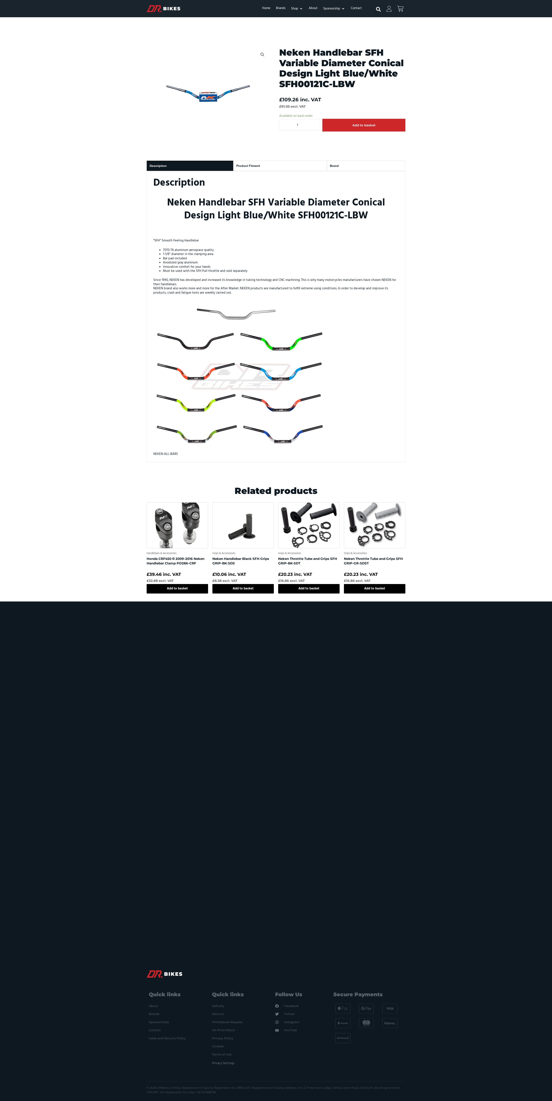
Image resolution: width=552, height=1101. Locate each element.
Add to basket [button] (177, 588)
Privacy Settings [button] (223, 1063)
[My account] (389, 9)
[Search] (376, 8)
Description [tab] (158, 166)
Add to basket (363, 125)
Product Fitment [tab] (248, 166)
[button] (297, 9)
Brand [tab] (334, 166)
